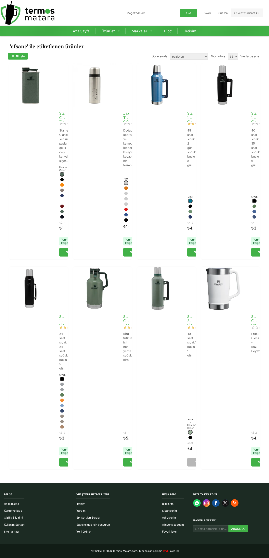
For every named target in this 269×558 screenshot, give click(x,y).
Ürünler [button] (108, 31)
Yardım (80, 510)
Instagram (206, 503)
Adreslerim (169, 517)
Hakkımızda (11, 503)
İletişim (80, 503)
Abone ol (238, 528)
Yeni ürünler (84, 531)
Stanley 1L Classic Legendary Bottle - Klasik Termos (62, 318)
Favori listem (170, 531)
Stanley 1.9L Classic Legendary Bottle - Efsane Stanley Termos (190, 115)
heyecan (225, 503)
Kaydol (207, 12)
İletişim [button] (190, 31)
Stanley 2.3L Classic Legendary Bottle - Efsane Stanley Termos (190, 318)
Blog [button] (168, 31)
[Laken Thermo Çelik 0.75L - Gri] (95, 85)
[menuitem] (81, 31)
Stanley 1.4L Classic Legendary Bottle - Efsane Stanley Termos (254, 115)
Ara (188, 13)
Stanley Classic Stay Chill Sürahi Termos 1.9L (254, 318)
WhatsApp (197, 503)
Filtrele (20, 56)
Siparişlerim (169, 510)
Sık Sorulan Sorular (88, 517)
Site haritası (11, 531)
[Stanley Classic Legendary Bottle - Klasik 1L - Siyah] (31, 288)
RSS (234, 503)
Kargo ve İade (13, 510)
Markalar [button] (139, 31)
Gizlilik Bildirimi (13, 517)
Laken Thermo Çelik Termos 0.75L (126, 115)
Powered (171, 550)
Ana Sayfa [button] (81, 31)
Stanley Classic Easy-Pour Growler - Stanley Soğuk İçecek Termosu (126, 318)
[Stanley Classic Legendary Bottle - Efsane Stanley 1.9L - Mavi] (159, 85)
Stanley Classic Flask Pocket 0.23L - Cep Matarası (62, 115)
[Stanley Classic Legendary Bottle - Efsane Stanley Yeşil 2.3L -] (159, 288)
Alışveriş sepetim (173, 524)
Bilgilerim (167, 503)
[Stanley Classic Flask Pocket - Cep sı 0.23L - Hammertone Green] (31, 85)
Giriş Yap (223, 12)
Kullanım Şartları (14, 524)
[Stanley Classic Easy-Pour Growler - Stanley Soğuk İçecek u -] (95, 288)
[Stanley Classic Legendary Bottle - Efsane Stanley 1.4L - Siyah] (223, 85)
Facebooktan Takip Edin (216, 503)
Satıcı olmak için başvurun (93, 524)
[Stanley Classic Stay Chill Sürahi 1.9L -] (223, 288)
